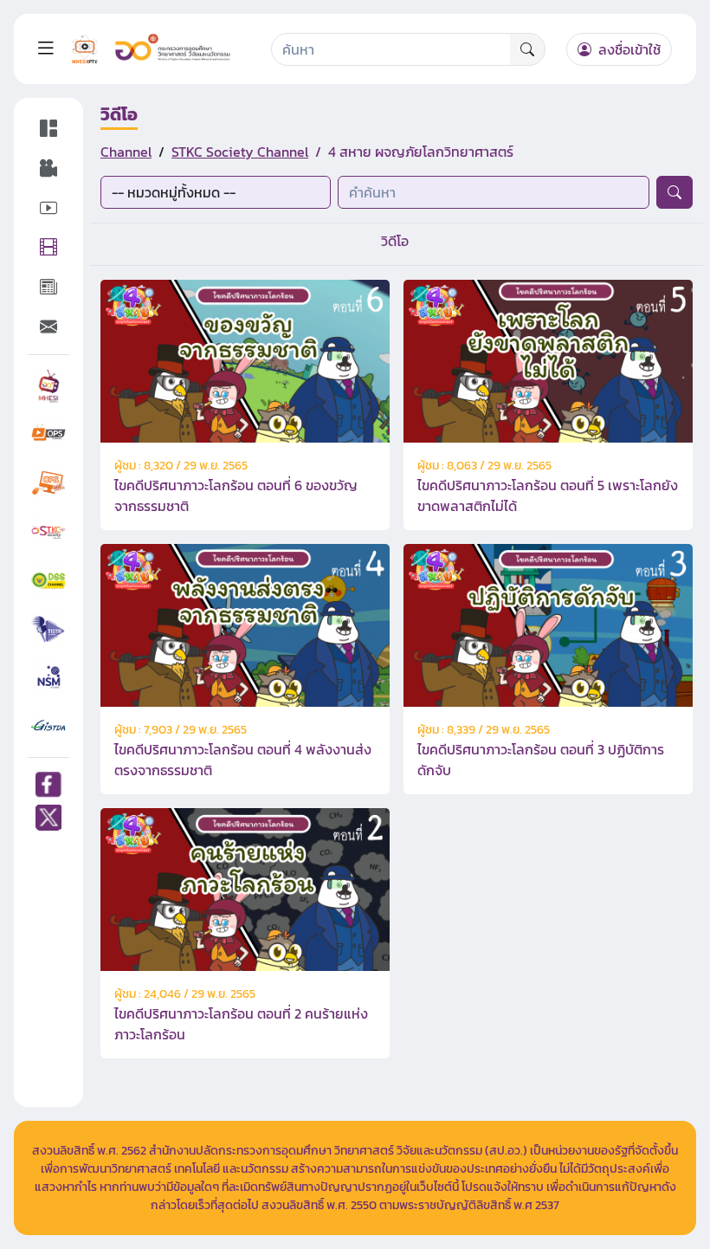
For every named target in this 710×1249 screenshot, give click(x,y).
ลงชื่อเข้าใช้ (628, 49)
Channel (126, 151)
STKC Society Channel (239, 151)
